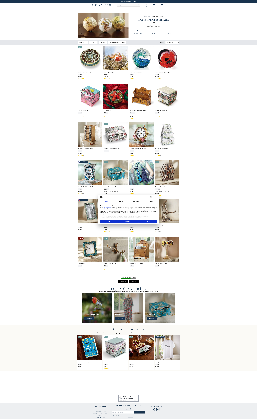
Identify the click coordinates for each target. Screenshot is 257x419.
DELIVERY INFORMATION (100, 411)
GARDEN (129, 9)
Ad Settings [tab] (136, 201)
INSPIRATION (154, 9)
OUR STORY (100, 415)
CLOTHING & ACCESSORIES (111, 9)
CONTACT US (100, 409)
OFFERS (162, 9)
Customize (127, 221)
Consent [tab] (106, 201)
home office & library (157, 16)
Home (145, 16)
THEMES (145, 9)
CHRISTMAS (137, 9)
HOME (100, 9)
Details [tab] (121, 201)
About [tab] (151, 201)
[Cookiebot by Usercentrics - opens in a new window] (151, 197)
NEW (94, 9)
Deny (109, 221)
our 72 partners (107, 207)
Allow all (148, 221)
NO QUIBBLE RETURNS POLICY (100, 413)
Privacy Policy (130, 417)
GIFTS (122, 9)
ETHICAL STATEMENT (100, 417)
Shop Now (89, 319)
